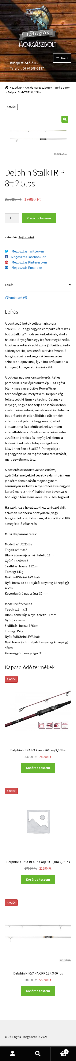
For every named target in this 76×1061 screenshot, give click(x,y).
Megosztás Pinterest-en (29, 262)
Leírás (9, 285)
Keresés (38, 1054)
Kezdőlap (16, 87)
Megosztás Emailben (27, 267)
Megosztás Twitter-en (28, 251)
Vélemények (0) (16, 297)
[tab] (38, 285)
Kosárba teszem (39, 218)
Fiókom (12, 1054)
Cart (59, 1050)
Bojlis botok (62, 87)
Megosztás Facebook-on (28, 257)
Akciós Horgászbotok (38, 87)
